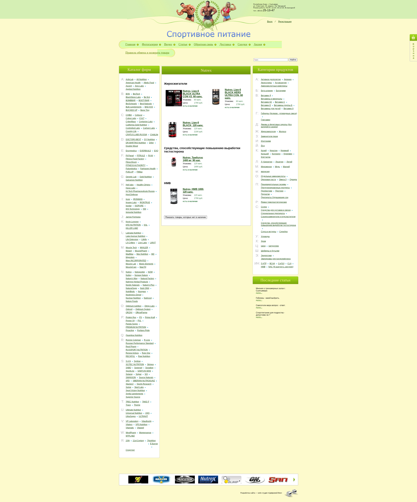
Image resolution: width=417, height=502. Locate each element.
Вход (269, 21)
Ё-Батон (154, 444)
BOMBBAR (131, 100)
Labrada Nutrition (133, 233)
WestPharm (131, 433)
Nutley (128, 275)
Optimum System (143, 309)
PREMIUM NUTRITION (136, 327)
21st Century (138, 440)
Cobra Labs (131, 118)
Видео (168, 44)
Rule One (146, 353)
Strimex (150, 364)
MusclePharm (141, 251)
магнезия (265, 171)
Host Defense (132, 194)
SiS (146, 374)
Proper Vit (130, 321)
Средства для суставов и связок (276, 210)
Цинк (263, 246)
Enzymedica (131, 151)
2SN (128, 440)
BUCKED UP (131, 110)
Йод (263, 146)
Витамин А (289, 108)
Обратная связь (203, 44)
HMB (263, 267)
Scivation (149, 368)
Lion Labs (142, 243)
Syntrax (137, 361)
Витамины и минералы (271, 99)
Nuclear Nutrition (133, 298)
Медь (277, 167)
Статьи (183, 44)
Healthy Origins (143, 185)
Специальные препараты (273, 213)
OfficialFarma (141, 312)
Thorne (137, 405)
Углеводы (265, 236)
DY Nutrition (149, 139)
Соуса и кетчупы (268, 231)
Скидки (242, 44)
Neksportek (140, 272)
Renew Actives (132, 353)
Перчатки (265, 194)
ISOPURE (139, 206)
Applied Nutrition (133, 89)
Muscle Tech (131, 247)
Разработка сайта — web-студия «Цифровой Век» (261, 493)
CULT (141, 118)
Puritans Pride (143, 330)
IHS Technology (133, 209)
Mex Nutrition (142, 254)
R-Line (147, 340)
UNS (147, 413)
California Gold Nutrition (136, 125)
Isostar (129, 206)
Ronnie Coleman (133, 340)
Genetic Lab (131, 177)
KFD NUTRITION (133, 225)
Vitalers (129, 424)
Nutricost (148, 298)
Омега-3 (283, 179)
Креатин (274, 150)
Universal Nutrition (134, 413)
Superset (138, 368)
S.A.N (128, 361)
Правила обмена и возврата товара (147, 52)
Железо (282, 131)
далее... (259, 293)
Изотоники (266, 141)
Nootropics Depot (133, 295)
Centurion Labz (146, 121)
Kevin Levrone (132, 222)
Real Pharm (131, 346)
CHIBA (129, 115)
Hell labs (130, 185)
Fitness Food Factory (135, 159)
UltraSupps (131, 416)
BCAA (272, 263)
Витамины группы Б (283, 105)
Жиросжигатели (268, 131)
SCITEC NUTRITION (135, 364)
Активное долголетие (271, 79)
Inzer (128, 199)
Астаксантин (281, 83)
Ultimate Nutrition (133, 410)
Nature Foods (132, 301)
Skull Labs (139, 387)
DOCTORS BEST (133, 139)
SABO (128, 368)
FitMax (140, 172)
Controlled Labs (133, 128)
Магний (286, 167)
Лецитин (279, 162)
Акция (258, 44)
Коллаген (276, 154)
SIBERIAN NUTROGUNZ (144, 381)
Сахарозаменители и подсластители (278, 217)
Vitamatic (130, 428)
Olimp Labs (149, 306)
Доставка (225, 44)
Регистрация (285, 21)
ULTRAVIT (143, 416)
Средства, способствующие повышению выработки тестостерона (278, 224)
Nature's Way (131, 278)
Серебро (283, 231)
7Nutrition (151, 440)
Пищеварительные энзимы (273, 184)
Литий (289, 162)
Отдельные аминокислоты (273, 176)
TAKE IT (145, 402)
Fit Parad (130, 155)
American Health (133, 83)
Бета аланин (267, 91)
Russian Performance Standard (140, 343)
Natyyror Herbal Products (137, 282)
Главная (130, 44)
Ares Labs (139, 86)
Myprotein (130, 257)
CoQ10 (281, 263)
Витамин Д (266, 95)
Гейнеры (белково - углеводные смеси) (279, 113)
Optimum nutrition (133, 306)
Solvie (128, 387)
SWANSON (131, 377)
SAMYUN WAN (144, 371)
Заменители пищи (269, 136)
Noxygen (142, 291)
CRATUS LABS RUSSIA (136, 134)
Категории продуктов (275, 69)
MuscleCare (131, 267)
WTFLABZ (130, 436)
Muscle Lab (131, 264)
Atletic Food (149, 83)
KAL (146, 225)
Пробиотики (266, 191)
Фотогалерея (150, 44)
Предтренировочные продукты (275, 188)
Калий (264, 150)
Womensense (145, 433)
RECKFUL (130, 356)
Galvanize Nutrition (134, 180)
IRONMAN (138, 199)
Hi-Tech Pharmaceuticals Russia (140, 191)
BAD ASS (149, 107)
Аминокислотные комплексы (274, 86)
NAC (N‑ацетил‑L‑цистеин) (280, 267)
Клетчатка (265, 157)
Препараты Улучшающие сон (274, 197)
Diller (151, 143)
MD (152, 254)
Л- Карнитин (266, 162)
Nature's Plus (148, 285)
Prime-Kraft (150, 317)
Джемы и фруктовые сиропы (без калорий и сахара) (276, 125)
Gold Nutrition (146, 177)
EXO (156, 151)
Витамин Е (266, 105)
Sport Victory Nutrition (135, 390)
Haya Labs (130, 188)
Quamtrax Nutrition (134, 335)
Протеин (279, 191)
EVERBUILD (145, 151)
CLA (289, 263)
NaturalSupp (131, 288)
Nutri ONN (144, 288)
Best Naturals (146, 104)
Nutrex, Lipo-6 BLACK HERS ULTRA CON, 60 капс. (234, 93)
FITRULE (141, 155)
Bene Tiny (144, 110)
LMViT (153, 243)
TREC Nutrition (132, 402)
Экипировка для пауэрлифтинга (276, 259)
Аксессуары (266, 83)
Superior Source (133, 397)
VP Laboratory (132, 421)
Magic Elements (146, 264)
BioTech (136, 94)
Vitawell (140, 428)
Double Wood (132, 146)
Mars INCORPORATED (136, 260)
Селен (264, 207)
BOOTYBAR (144, 100)
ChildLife (154, 134)
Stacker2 (130, 384)
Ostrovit (129, 309)
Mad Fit (143, 267)
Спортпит (130, 450)
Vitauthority (146, 421)
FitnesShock (131, 162)
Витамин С (280, 102)
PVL (139, 321)
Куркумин (288, 154)
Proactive (130, 330)
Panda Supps (132, 324)
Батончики (281, 91)
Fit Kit (150, 155)
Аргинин (288, 79)
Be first (147, 97)
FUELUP (130, 172)
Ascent (129, 86)
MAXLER (144, 247)
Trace (128, 405)
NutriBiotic (130, 291)
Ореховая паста (268, 179)
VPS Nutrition (141, 424)
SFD (128, 381)
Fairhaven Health (148, 168)
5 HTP (263, 263)
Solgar (139, 374)
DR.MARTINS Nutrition (136, 143)
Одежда (293, 179)
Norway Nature (141, 275)
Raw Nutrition (144, 356)
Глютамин (265, 120)
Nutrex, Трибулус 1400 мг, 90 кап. (193, 159)
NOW (150, 272)
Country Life (131, 131)
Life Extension (132, 239)
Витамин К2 (266, 102)
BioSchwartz (131, 104)
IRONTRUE (145, 202)
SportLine (130, 371)
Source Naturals (146, 377)
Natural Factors (147, 278)
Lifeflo (144, 239)
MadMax (129, 254)
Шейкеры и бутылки (270, 251)
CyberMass (131, 121)
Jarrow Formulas (133, 217)
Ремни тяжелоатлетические (274, 202)
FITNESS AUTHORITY (135, 165)
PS (140, 317)
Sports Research (144, 384)
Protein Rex (131, 317)
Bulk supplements (134, 107)
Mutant (129, 251)
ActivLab (129, 79)
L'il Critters (130, 243)
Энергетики (266, 255)
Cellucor (138, 115)
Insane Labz (131, 202)
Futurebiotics (131, 168)
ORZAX (129, 312)
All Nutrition (142, 79)
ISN (144, 209)
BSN (128, 94)
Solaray (129, 374)
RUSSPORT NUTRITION (137, 350)
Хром (263, 241)
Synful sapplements (134, 394)
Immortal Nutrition (133, 212)
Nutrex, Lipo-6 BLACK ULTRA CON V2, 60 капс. (192, 94)
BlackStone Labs (133, 97)
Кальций (265, 154)
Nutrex (129, 272)
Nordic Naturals (133, 285)
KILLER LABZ (132, 228)
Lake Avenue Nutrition (135, 236)
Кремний (285, 150)
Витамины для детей (270, 108)
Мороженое (266, 167)
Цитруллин (274, 246)
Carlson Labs (149, 128)
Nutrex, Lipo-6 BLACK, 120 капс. (193, 124)
